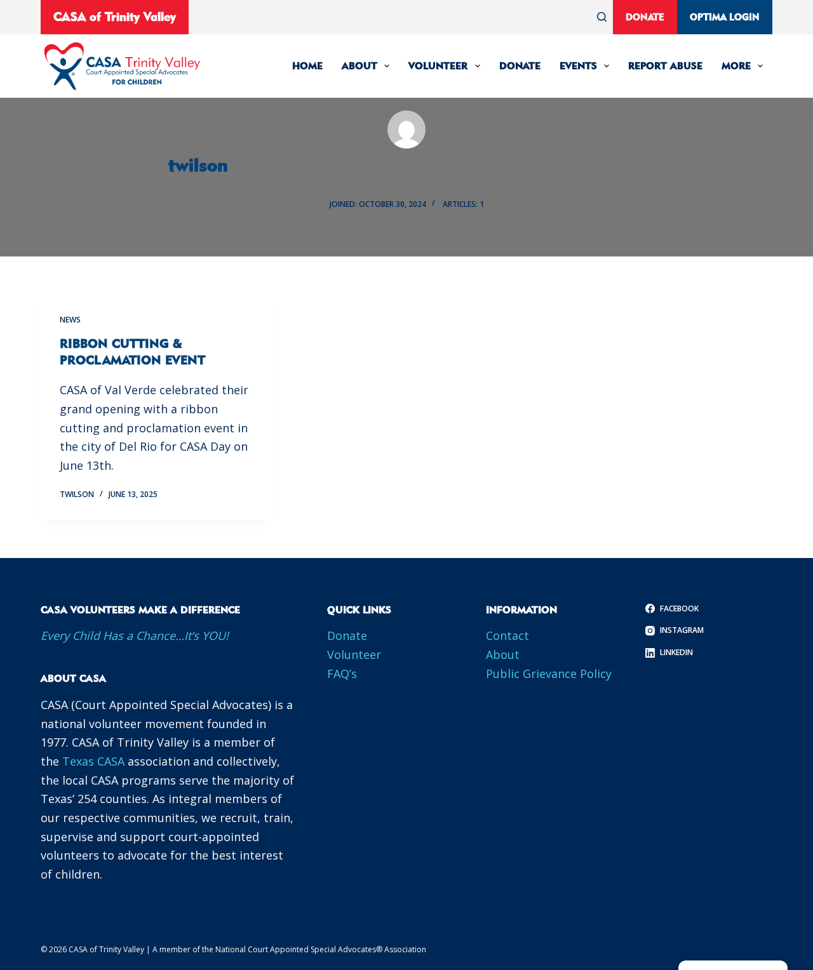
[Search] (602, 17)
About (359, 66)
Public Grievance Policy (549, 673)
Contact (507, 635)
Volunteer (437, 66)
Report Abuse (665, 66)
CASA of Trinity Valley (114, 16)
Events (578, 66)
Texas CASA (93, 761)
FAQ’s (342, 673)
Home (307, 66)
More (736, 66)
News (70, 319)
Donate (645, 17)
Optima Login (725, 17)
